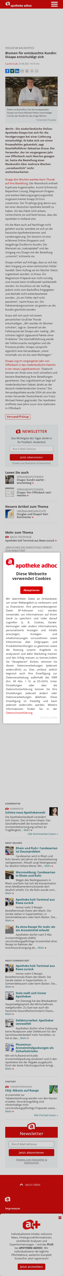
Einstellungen (48, 717)
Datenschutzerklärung (19, 712)
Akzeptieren (31, 590)
